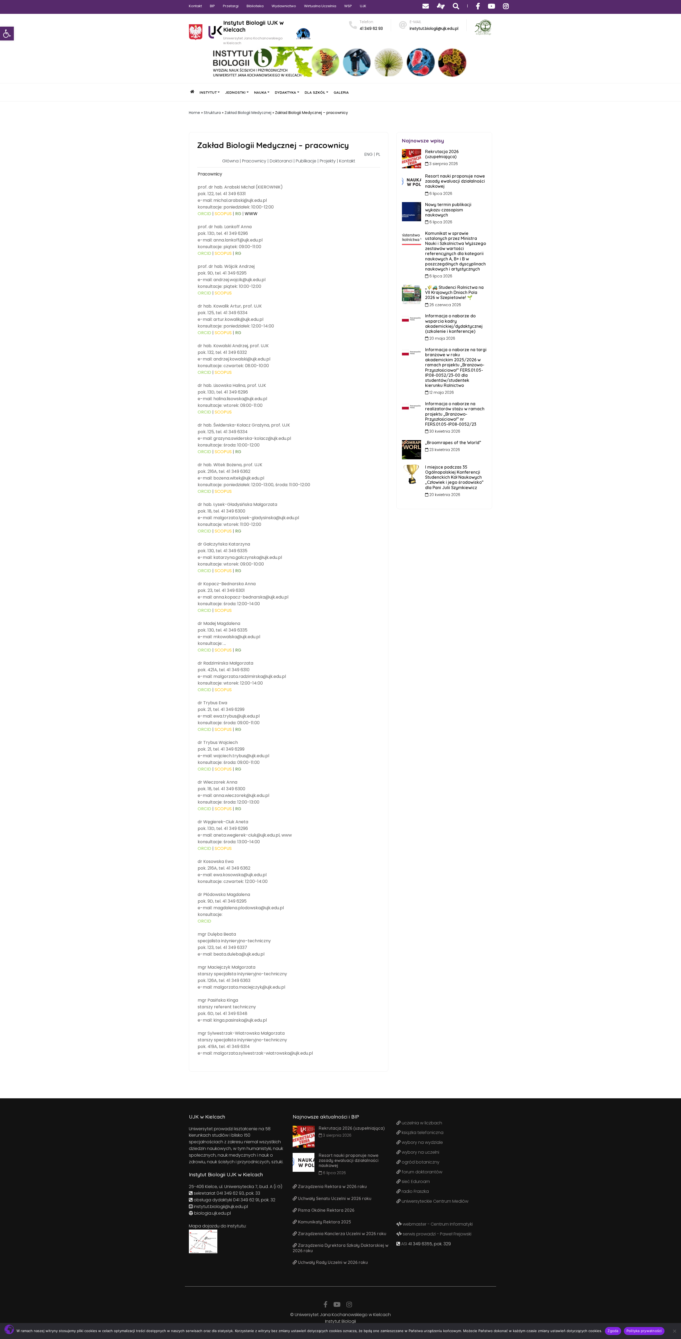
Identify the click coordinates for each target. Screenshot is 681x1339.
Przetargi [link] (231, 6)
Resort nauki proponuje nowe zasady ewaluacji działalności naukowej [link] (455, 181)
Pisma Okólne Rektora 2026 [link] (325, 1210)
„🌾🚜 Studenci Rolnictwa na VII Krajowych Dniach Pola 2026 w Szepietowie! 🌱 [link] (454, 292)
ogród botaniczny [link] (420, 1162)
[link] (7, 33)
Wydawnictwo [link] (284, 6)
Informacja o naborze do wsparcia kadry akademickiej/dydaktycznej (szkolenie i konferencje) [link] (454, 323)
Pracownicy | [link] (256, 161)
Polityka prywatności (644, 1331)
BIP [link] (212, 6)
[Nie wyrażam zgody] (674, 1331)
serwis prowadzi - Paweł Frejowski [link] (436, 1234)
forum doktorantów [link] (421, 1172)
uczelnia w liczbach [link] (421, 1123)
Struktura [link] (212, 112)
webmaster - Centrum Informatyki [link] (437, 1224)
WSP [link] (348, 6)
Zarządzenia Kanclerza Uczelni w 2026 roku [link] (341, 1233)
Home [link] (194, 112)
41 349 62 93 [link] (371, 28)
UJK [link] (363, 6)
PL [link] (378, 154)
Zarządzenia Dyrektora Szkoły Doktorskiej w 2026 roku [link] (340, 1248)
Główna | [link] (232, 161)
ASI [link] (404, 1244)
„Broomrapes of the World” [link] (453, 442)
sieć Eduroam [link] (415, 1181)
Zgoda (613, 1331)
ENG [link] (368, 154)
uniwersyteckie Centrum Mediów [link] (434, 1201)
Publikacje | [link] (308, 161)
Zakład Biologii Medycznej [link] (248, 112)
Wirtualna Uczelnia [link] (320, 6)
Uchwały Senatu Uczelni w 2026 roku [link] (334, 1198)
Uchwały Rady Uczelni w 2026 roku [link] (332, 1262)
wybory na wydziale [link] (422, 1142)
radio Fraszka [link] (415, 1191)
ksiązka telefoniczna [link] (422, 1132)
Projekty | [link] (329, 161)
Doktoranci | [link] (283, 161)
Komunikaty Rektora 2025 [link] (324, 1222)
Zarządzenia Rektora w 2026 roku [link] (332, 1186)
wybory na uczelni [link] (420, 1152)
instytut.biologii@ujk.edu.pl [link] (434, 28)
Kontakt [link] (195, 6)
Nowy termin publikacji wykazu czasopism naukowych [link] (448, 209)
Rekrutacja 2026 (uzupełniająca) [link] (442, 154)
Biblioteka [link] (255, 6)
